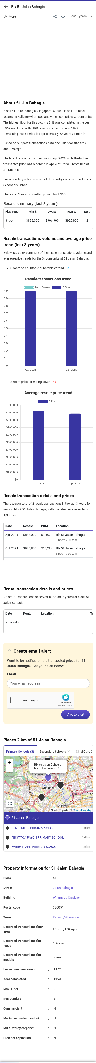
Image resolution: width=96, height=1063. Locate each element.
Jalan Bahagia (63, 888)
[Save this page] (63, 16)
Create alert (75, 714)
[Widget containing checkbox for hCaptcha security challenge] (40, 700)
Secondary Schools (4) (55, 752)
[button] (51, 780)
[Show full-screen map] (10, 804)
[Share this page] (55, 16)
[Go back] (6, 6)
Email (11, 674)
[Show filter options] (11, 16)
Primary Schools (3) (20, 752)
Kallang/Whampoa (66, 917)
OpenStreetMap (82, 810)
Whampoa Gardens (66, 898)
